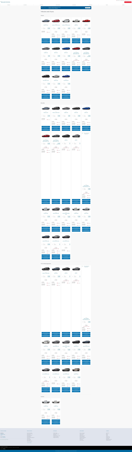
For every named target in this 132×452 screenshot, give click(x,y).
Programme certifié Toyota (56, 437)
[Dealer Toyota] (5, 2)
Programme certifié (108, 437)
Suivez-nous (118, 0)
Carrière (107, 435)
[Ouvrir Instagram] (2, 439)
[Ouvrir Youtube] (7, 439)
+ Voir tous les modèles (29, 442)
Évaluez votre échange (46, 94)
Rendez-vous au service (82, 438)
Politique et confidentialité (6, 447)
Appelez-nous (122, 0)
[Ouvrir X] (6, 439)
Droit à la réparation (17, 447)
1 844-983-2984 (3, 436)
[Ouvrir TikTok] (5, 439)
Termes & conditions (2, 447)
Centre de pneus (81, 439)
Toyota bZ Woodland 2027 (29, 435)
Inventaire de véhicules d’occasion (56, 435)
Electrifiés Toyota (108, 436)
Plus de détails (46, 68)
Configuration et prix (45, 42)
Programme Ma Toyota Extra (109, 439)
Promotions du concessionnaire (83, 437)
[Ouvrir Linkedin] (3, 439)
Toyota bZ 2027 (28, 438)
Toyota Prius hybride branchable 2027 (30, 437)
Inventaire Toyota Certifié (55, 436)
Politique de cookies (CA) (10, 447)
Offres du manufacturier (82, 436)
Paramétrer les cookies (14, 447)
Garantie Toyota (107, 438)
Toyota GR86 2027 (29, 436)
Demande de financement (82, 435)
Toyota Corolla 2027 (29, 439)
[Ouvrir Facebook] (1, 439)
